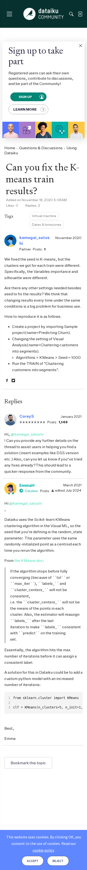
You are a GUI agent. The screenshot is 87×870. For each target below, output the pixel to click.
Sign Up (25, 97)
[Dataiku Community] (43, 14)
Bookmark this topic (28, 762)
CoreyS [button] (26, 416)
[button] (80, 46)
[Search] (71, 14)
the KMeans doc (28, 560)
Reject (58, 861)
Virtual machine (44, 216)
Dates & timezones (46, 224)
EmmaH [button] (27, 485)
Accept (32, 861)
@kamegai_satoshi (27, 434)
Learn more (25, 109)
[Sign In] (80, 14)
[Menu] (9, 14)
